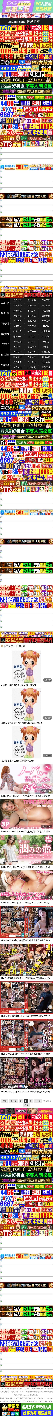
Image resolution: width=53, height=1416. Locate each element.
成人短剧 (46, 362)
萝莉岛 (46, 347)
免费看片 (5, 365)
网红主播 (32, 300)
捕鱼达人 (17, 331)
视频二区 (5, 313)
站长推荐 (5, 323)
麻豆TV (31, 342)
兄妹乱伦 (32, 362)
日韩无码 (46, 367)
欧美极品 (32, 305)
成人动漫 (46, 305)
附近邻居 (17, 321)
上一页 (13, 1101)
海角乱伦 (32, 357)
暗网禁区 (17, 357)
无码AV (5, 344)
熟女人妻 (32, 352)
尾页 (26, 1105)
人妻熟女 (17, 316)
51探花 (46, 342)
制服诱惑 (46, 357)
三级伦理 (17, 311)
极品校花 (17, 367)
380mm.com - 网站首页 (24, 21)
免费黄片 (46, 352)
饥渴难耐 (32, 321)
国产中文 (17, 362)
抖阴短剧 (32, 367)
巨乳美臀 (46, 311)
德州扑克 (46, 331)
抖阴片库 (5, 354)
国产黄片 (17, 352)
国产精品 (17, 300)
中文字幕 (32, 311)
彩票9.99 (17, 336)
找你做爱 (46, 321)
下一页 (38, 1101)
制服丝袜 (32, 316)
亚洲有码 (17, 305)
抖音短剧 (17, 342)
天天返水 (46, 336)
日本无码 (46, 300)
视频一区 (5, 303)
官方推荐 (5, 334)
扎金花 (32, 336)
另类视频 (46, 316)
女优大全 (32, 347)
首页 (5, 1101)
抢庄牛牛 (32, 331)
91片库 (17, 347)
